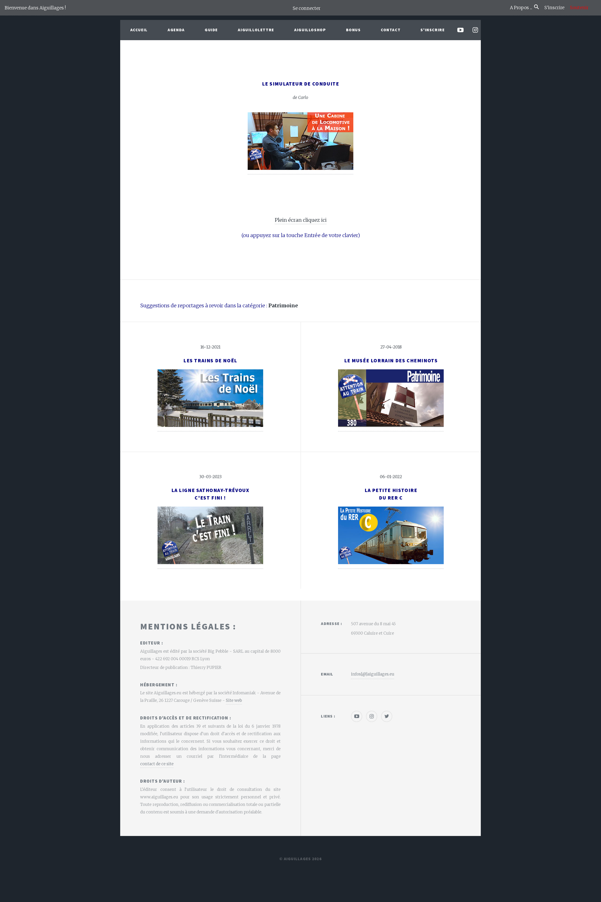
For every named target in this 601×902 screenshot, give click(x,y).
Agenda (176, 29)
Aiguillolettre (256, 29)
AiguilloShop (310, 29)
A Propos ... (522, 7)
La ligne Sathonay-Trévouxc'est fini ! (210, 494)
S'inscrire (556, 7)
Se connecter (306, 8)
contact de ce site (156, 763)
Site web (234, 700)
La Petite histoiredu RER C (391, 494)
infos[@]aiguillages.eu (372, 674)
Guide (211, 29)
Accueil (139, 29)
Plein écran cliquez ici (301, 220)
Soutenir (579, 7)
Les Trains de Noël (210, 360)
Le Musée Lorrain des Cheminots (391, 360)
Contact (391, 29)
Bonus (353, 29)
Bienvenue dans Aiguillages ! (35, 8)
